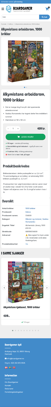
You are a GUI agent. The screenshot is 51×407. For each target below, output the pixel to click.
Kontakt (8, 385)
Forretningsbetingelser (14, 392)
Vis (27, 244)
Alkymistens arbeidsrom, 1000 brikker (27, 24)
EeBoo (11, 24)
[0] (47, 8)
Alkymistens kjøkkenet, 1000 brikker (21, 307)
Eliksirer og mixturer (33, 219)
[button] (12, 330)
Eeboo (28, 212)
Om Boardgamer (11, 382)
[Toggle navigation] (2, 8)
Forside (3, 24)
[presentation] (4, 287)
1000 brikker (30, 208)
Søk (45, 17)
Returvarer (9, 389)
